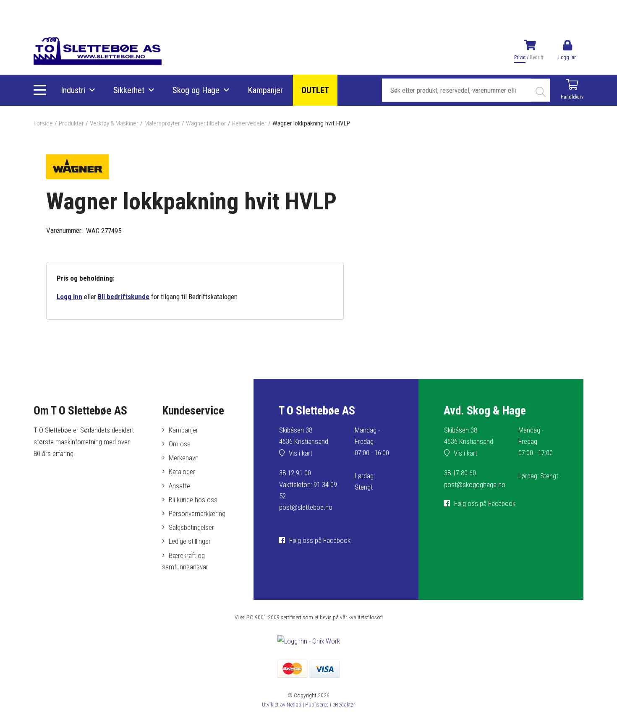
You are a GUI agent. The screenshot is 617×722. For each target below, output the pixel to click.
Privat (519, 57)
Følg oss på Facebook (319, 540)
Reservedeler (249, 123)
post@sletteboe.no (305, 507)
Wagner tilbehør (206, 123)
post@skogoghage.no (474, 484)
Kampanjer (265, 90)
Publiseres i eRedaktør (330, 704)
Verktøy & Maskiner (114, 123)
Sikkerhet (128, 90)
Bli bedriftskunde (123, 296)
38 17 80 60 (460, 473)
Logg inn (69, 296)
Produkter (71, 123)
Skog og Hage (196, 90)
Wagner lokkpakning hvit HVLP (311, 123)
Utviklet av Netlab (281, 704)
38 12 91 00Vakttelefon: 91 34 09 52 (308, 484)
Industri (73, 90)
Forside (43, 123)
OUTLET (315, 90)
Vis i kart (300, 453)
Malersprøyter (162, 123)
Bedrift (536, 57)
